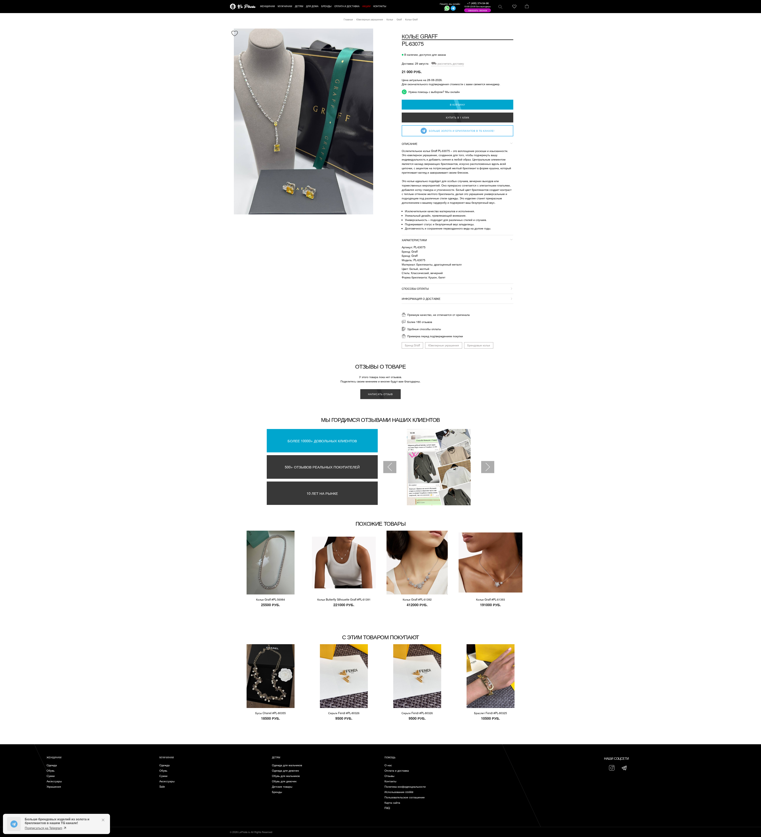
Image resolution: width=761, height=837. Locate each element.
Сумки (51, 775)
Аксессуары (54, 781)
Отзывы (389, 775)
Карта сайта (392, 802)
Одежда (52, 765)
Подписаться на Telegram (43, 828)
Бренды (277, 791)
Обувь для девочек (284, 781)
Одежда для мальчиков (287, 765)
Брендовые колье (478, 345)
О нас (388, 765)
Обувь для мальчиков (286, 775)
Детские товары (282, 786)
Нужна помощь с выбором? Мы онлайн (434, 92)
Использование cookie (398, 791)
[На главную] (243, 6)
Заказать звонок (477, 10)
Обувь (50, 770)
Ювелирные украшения (443, 345)
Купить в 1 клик (457, 117)
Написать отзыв (380, 394)
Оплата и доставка (396, 770)
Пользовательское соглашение (404, 797)
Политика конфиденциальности (405, 786)
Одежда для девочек (285, 770)
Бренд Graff (412, 345)
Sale (162, 786)
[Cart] (527, 6)
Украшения (54, 786)
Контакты (390, 781)
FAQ (387, 807)
